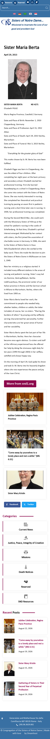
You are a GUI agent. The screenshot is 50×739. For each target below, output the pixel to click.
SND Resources (25, 601)
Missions (26, 557)
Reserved (21, 3)
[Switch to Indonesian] (35, 14)
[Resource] (2, 3)
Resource (8, 3)
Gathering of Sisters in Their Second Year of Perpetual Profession (31, 686)
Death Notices (26, 572)
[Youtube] (28, 2)
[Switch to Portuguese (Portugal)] (25, 14)
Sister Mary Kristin (16, 493)
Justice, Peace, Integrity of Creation (26, 543)
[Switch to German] (19, 14)
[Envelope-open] (32, 2)
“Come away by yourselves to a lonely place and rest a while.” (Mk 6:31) (24, 456)
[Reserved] (15, 3)
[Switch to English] (14, 14)
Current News (26, 530)
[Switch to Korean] (30, 14)
